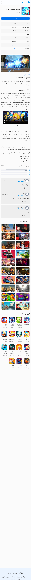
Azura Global (13, 52)
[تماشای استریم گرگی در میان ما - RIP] (22, 262)
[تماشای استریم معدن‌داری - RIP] (22, 271)
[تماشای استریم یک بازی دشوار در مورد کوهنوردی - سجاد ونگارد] (8, 228)
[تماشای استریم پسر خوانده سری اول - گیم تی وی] (22, 280)
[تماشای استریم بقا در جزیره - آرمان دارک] (22, 254)
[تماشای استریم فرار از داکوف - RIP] (8, 271)
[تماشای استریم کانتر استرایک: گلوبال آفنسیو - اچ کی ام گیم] (8, 245)
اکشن (15, 48)
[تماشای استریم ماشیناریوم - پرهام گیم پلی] (8, 289)
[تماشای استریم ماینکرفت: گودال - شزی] (8, 297)
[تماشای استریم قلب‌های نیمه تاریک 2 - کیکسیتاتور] (22, 245)
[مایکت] (26, 3)
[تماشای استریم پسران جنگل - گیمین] (22, 228)
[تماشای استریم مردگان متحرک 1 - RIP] (8, 237)
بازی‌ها (24, 75)
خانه (29, 75)
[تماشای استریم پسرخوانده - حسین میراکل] (22, 237)
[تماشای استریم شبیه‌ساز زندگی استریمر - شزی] (22, 297)
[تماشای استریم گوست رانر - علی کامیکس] (8, 254)
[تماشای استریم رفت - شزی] (8, 306)
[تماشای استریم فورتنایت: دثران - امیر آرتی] (8, 262)
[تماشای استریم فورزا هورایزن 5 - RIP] (8, 280)
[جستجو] (2, 2)
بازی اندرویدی (13, 45)
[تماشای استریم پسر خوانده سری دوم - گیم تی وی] (22, 306)
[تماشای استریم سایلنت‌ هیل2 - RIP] (22, 289)
